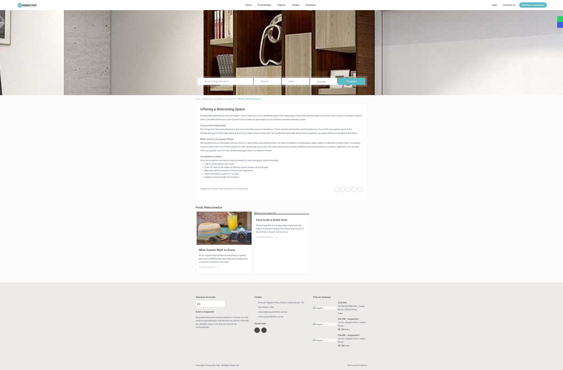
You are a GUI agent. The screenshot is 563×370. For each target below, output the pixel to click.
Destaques (311, 5)
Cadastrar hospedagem (533, 5)
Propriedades (264, 5)
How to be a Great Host (271, 220)
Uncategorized (229, 99)
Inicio (198, 99)
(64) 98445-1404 (266, 307)
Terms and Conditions (357, 365)
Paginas (281, 5)
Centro (341, 322)
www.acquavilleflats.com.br (271, 316)
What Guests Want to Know (217, 250)
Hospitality (218, 99)
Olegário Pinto (351, 322)
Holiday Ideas (207, 99)
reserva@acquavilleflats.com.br (272, 312)
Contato (295, 5)
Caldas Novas (351, 309)
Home (248, 5)
